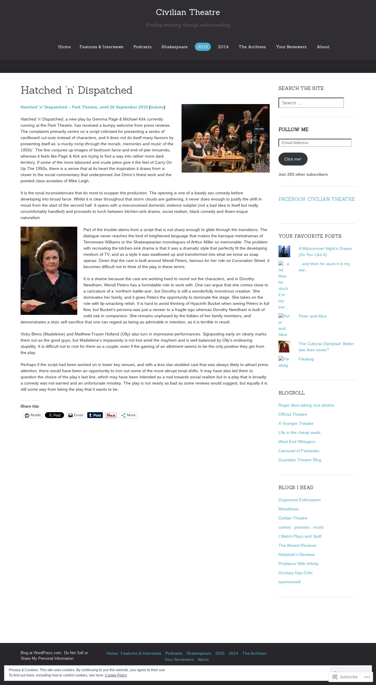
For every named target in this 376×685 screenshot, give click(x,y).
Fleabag (306, 359)
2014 (223, 46)
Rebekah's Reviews (296, 554)
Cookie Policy (116, 675)
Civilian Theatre (293, 518)
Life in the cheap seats (299, 432)
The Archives (252, 46)
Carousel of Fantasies (298, 450)
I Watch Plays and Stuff (299, 536)
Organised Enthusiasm (299, 499)
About (323, 46)
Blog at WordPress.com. (41, 653)
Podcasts (142, 46)
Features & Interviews (101, 46)
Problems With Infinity (298, 563)
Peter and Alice (313, 316)
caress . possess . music (301, 527)
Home (64, 46)
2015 (203, 46)
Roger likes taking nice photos (306, 405)
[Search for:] (311, 103)
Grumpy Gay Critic (295, 572)
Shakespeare (175, 46)
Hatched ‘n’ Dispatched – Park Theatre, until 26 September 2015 (84, 107)
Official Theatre (292, 414)
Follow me (293, 129)
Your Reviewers (291, 46)
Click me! (292, 159)
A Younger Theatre (295, 423)
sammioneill (289, 581)
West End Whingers (296, 441)
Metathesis (288, 509)
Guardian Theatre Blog (299, 459)
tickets (157, 107)
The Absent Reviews (297, 545)
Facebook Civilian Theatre (316, 199)
